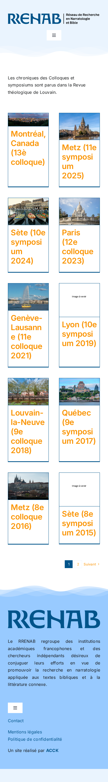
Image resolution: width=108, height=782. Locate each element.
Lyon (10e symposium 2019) (79, 334)
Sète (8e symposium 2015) (79, 523)
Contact (16, 720)
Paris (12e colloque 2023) (77, 246)
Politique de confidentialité (35, 739)
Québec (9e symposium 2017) (79, 427)
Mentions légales (25, 731)
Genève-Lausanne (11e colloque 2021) (26, 336)
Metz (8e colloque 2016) (27, 517)
